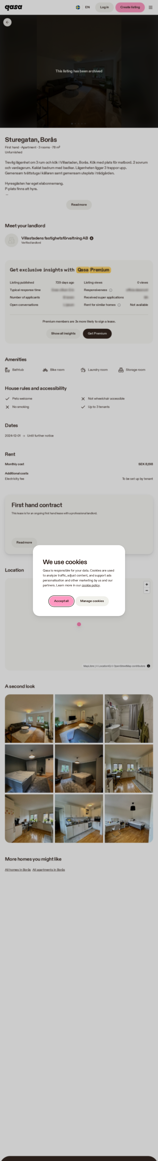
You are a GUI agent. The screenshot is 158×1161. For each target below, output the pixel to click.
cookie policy (91, 585)
